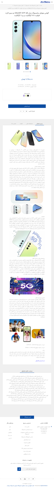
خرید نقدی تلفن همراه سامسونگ (36, 385)
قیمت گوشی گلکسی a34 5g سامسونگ (19, 392)
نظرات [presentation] (21, 124)
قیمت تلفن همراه (40, 381)
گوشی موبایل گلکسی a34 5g (19, 394)
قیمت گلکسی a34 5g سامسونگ (36, 399)
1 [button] (30, 71)
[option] (44, 66)
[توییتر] (33, 479)
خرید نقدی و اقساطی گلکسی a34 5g (38, 392)
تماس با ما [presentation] (13, 124)
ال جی (10, 438)
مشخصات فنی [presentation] (29, 124)
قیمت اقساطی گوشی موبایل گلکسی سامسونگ (23, 381)
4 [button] (26, 71)
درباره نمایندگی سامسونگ (27, 429)
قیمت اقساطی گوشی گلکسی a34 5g (36, 394)
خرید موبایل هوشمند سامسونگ (38, 387)
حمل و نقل (27, 445)
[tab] (39, 123)
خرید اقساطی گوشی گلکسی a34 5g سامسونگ (36, 388)
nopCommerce (43, 486)
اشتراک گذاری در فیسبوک (23, 111)
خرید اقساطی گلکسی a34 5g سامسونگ (19, 397)
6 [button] (23, 71)
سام (10, 429)
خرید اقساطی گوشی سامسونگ (35, 376)
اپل (10, 427)
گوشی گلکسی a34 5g (43, 395)
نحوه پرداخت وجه (27, 451)
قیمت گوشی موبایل (13, 380)
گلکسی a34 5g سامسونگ (30, 395)
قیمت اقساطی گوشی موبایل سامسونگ (20, 383)
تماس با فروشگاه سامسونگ (27, 437)
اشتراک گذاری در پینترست (20, 111)
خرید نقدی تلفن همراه (43, 380)
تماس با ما (27, 427)
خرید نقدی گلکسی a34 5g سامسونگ (38, 397)
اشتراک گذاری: (32, 111)
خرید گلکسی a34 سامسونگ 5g (15, 395)
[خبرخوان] (20, 479)
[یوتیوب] (25, 479)
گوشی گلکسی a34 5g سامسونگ (35, 401)
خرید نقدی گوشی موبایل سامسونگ (38, 383)
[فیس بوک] (29, 479)
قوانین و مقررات (27, 443)
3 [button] (27, 71)
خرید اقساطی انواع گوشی (20, 376)
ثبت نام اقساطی (27, 440)
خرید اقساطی (27, 106)
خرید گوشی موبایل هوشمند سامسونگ (20, 387)
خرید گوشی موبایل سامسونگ (20, 385)
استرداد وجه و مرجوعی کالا (27, 448)
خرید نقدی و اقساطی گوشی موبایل (28, 380)
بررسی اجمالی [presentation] (39, 124)
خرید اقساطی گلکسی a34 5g (17, 388)
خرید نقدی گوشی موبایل (19, 378)
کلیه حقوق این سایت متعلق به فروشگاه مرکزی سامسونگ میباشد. (20, 486)
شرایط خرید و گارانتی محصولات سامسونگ (27, 433)
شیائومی (10, 432)
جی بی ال (10, 435)
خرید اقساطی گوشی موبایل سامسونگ (35, 378)
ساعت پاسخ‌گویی (27, 454)
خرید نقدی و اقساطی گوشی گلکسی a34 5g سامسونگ (28, 390)
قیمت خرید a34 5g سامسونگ (20, 399)
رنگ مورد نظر (27, 93)
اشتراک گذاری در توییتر (26, 111)
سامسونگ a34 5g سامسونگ (19, 401)
